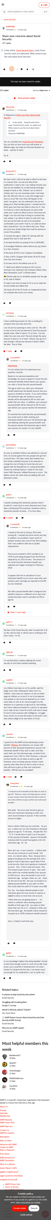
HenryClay (10, 107)
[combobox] (25, 12)
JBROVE (9, 652)
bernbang (10, 313)
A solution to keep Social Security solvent (18, 995)
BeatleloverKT (15, 1055)
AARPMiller (10, 27)
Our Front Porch (8, 1013)
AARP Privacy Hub (12, 1184)
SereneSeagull (15, 1071)
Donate (3, 1111)
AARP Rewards (6, 1120)
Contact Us (4, 1130)
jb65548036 (11, 445)
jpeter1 (9, 495)
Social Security (10, 20)
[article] (25, 135)
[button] (2, 5)
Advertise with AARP (8, 1145)
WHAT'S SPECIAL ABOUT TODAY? (16, 1010)
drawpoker (14, 783)
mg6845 (9, 680)
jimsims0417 (11, 171)
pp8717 (9, 622)
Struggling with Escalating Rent (14, 1002)
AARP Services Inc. (7, 1158)
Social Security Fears (25, 50)
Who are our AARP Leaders (13, 1028)
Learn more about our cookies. (28, 1203)
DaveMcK (13, 1086)
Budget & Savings (9, 1006)
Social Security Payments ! (33, 142)
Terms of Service (11, 1187)
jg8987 (9, 953)
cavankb (9, 734)
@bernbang (12, 366)
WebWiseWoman (16, 1078)
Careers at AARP (6, 1147)
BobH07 (12, 1063)
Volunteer (4, 1113)
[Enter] (4, 12)
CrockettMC (15, 358)
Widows (14, 745)
